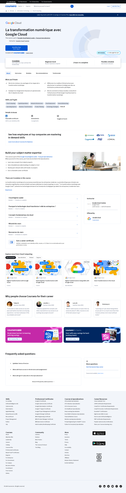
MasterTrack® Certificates (12, 452)
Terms (66, 440)
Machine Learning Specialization (73, 419)
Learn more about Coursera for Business (20, 142)
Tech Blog (37, 447)
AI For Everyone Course (71, 406)
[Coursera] (10, 6)
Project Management (11, 419)
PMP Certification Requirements (102, 419)
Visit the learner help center (94, 367)
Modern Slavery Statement (72, 460)
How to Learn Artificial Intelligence (103, 417)
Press (66, 434)
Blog (36, 442)
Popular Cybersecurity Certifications (103, 422)
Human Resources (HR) (11, 414)
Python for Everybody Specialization (74, 424)
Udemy (7, 473)
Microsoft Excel (9, 417)
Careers (8, 442)
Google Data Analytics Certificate (43, 406)
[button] (28, 6)
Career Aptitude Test (99, 401)
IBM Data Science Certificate (42, 422)
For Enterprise (9, 458)
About (8, 73)
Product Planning (39, 107)
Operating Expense (11, 107)
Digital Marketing (10, 411)
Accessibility (68, 447)
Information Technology (23, 11)
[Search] (72, 6)
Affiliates (67, 458)
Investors (67, 437)
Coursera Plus (9, 447)
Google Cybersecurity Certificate (43, 404)
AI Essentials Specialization (72, 401)
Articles (67, 452)
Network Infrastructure (37, 103)
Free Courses (9, 471)
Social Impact (9, 468)
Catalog (8, 445)
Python (7, 422)
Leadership (8, 440)
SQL (7, 424)
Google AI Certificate (40, 401)
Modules (28, 73)
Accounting (8, 401)
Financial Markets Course (71, 417)
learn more (100, 373)
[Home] (6, 10)
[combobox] (50, 6)
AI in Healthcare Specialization (72, 409)
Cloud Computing (37, 11)
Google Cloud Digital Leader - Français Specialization (36, 157)
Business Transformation (25, 107)
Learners (37, 434)
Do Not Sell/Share (69, 463)
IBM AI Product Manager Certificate (44, 419)
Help (66, 445)
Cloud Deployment (50, 103)
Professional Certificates (12, 450)
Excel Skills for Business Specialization (74, 414)
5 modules (16, 61)
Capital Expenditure (23, 103)
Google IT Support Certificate (42, 409)
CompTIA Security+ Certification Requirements (106, 409)
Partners (37, 437)
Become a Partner (10, 465)
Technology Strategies (52, 107)
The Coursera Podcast (41, 445)
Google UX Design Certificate (42, 414)
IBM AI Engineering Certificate (42, 417)
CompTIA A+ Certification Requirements (104, 406)
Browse (12, 11)
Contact (67, 450)
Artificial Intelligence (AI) (12, 404)
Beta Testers (38, 440)
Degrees (8, 455)
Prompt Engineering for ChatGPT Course (75, 422)
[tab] (10, 257)
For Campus (9, 463)
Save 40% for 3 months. (76, 15)
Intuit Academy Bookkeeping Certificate (45, 424)
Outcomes (18, 73)
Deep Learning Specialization (72, 411)
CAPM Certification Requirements (102, 404)
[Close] (117, 14)
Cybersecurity (9, 406)
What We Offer (9, 437)
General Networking (63, 103)
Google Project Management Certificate (45, 411)
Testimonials (57, 73)
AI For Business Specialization (72, 404)
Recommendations (42, 73)
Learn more (29, 53)
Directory (67, 455)
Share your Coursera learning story (103, 424)
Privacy (66, 442)
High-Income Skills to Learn (101, 414)
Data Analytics (9, 409)
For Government (10, 460)
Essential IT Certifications (100, 411)
